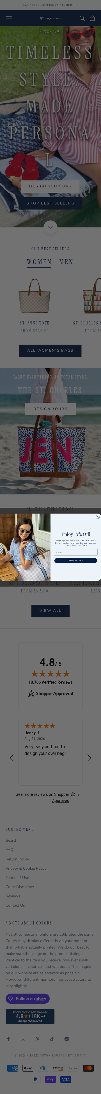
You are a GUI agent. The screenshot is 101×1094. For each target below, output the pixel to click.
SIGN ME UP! (76, 560)
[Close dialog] (98, 517)
